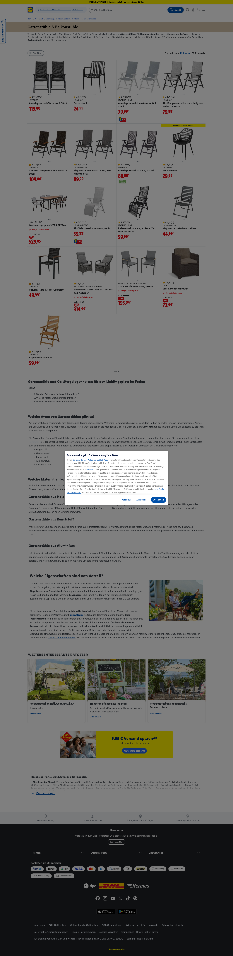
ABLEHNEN (126, 499)
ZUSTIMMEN (158, 499)
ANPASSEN (141, 499)
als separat (90, 469)
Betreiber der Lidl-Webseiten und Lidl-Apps (90, 460)
